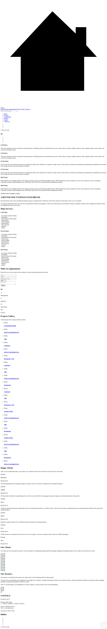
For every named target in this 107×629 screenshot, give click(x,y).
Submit (3, 285)
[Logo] (2, 107)
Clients (22, 109)
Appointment (12, 109)
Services (6, 109)
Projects (18, 109)
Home (2, 109)
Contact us (27, 109)
